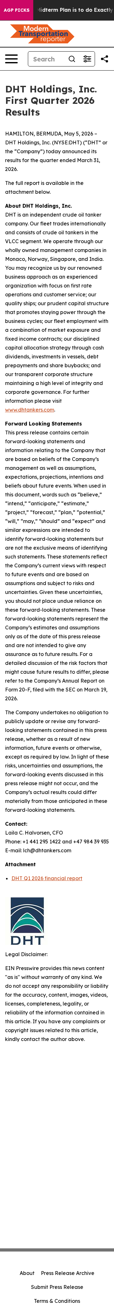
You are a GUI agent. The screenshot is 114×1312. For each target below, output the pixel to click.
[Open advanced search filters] (87, 59)
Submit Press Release (57, 1287)
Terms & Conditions (57, 1301)
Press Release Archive (67, 1273)
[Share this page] (104, 59)
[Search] (71, 59)
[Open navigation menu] (11, 59)
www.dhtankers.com (29, 410)
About (27, 1273)
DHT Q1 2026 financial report (46, 878)
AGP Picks (16, 10)
